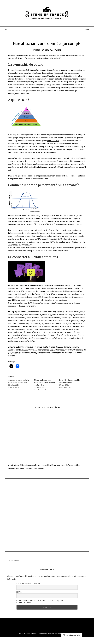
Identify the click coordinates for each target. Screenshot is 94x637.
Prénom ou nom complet (28, 583)
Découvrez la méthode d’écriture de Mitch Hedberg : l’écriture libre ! (45, 382)
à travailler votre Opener (45, 230)
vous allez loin (53, 140)
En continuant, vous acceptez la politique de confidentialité (40, 602)
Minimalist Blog (54, 633)
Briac (58, 49)
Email (19, 592)
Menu (86, 29)
